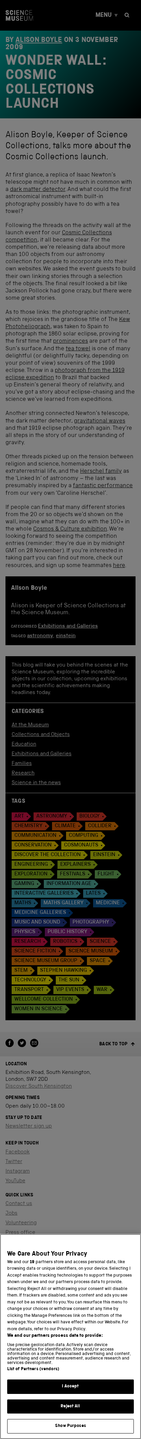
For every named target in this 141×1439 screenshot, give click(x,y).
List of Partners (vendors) (33, 1369)
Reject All (70, 1406)
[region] (70, 1336)
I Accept (70, 1386)
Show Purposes (70, 1426)
